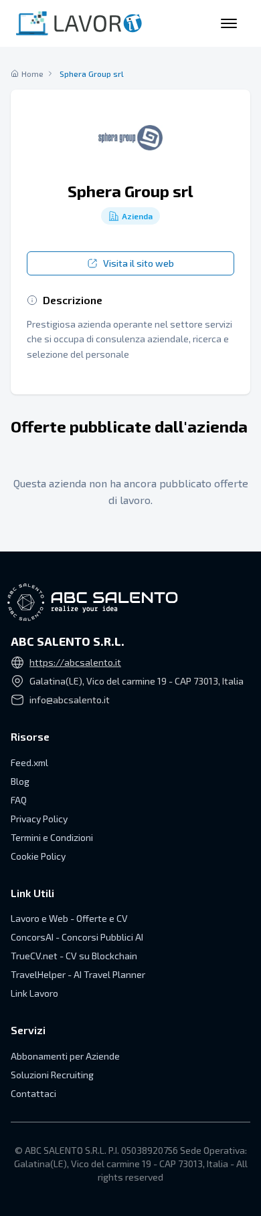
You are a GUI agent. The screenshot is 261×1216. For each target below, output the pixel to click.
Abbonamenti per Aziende (65, 1056)
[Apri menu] (229, 23)
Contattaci (33, 1093)
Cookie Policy (38, 856)
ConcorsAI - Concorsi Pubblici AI (77, 937)
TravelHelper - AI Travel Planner (78, 974)
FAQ (19, 800)
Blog (20, 781)
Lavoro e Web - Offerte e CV (69, 918)
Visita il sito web (138, 263)
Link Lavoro (34, 993)
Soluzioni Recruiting (52, 1074)
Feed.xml (29, 762)
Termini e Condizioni (52, 837)
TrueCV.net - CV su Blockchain (74, 955)
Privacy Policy (39, 818)
